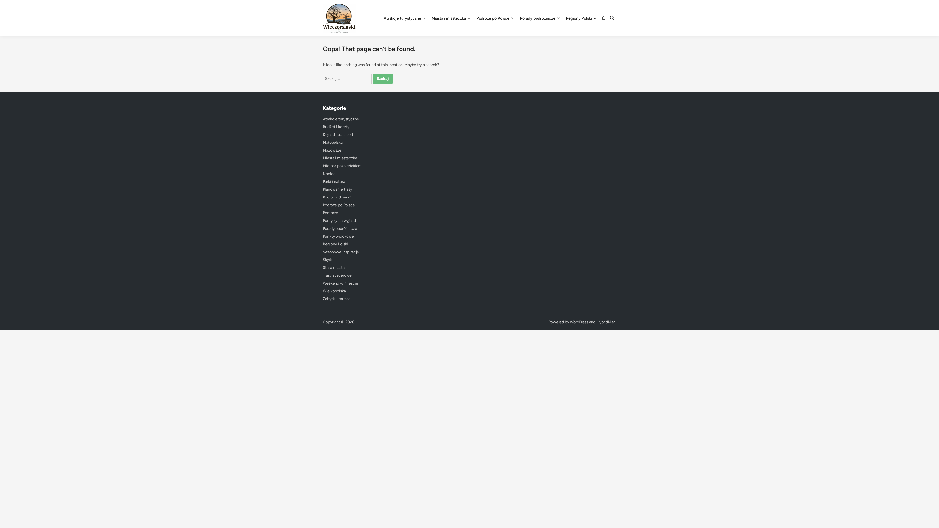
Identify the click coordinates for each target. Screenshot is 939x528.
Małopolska (333, 142)
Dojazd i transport (338, 134)
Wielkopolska (334, 291)
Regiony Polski (579, 18)
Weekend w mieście (340, 283)
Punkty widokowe (338, 236)
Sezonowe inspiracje (341, 252)
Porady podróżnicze (537, 18)
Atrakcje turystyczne (402, 18)
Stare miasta (334, 267)
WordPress (579, 322)
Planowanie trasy (337, 189)
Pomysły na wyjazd (339, 220)
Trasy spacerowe (337, 275)
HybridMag (605, 322)
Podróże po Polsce (492, 18)
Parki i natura (334, 181)
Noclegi (329, 173)
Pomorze (330, 212)
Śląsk (327, 259)
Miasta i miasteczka (449, 18)
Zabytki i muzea (336, 299)
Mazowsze (332, 150)
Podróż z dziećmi (338, 197)
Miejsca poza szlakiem (342, 166)
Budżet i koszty (336, 126)
